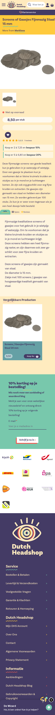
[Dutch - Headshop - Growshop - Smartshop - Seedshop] (16, 4)
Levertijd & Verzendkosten (26, 583)
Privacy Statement (26, 660)
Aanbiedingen (26, 677)
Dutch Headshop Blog (26, 685)
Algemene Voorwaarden (26, 651)
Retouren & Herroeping (26, 608)
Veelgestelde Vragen (26, 591)
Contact (26, 643)
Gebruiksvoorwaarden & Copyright (26, 696)
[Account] (47, 5)
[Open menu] (3, 4)
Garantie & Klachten (26, 600)
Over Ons (26, 634)
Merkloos (20, 30)
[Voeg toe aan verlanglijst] (8, 135)
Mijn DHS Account (26, 626)
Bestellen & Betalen (26, 574)
